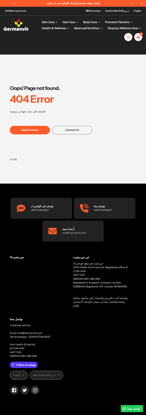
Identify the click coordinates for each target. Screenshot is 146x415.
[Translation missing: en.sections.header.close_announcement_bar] (141, 3)
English (137, 10)
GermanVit (23, 159)
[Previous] (14, 3)
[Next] (132, 3)
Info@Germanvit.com (15, 10)
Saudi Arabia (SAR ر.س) (117, 10)
